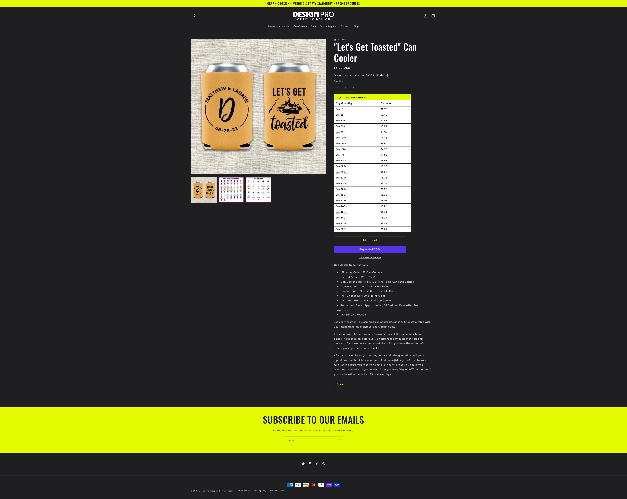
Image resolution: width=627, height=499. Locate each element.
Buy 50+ (340, 126)
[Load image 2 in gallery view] (231, 190)
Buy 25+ (340, 114)
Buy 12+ (340, 109)
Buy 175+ (341, 154)
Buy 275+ (341, 177)
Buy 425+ (341, 212)
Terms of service (276, 491)
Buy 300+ (341, 183)
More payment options (370, 257)
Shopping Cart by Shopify (221, 491)
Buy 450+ (341, 217)
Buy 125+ (341, 143)
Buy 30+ (340, 120)
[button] (194, 15)
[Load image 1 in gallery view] (204, 190)
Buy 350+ (341, 194)
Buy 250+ (341, 172)
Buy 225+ (341, 166)
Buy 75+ (340, 132)
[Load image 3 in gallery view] (258, 190)
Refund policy (243, 491)
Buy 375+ (341, 200)
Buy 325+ (341, 189)
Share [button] (340, 384)
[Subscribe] (339, 440)
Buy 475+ (341, 223)
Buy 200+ (341, 160)
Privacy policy (259, 491)
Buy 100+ (341, 137)
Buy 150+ (341, 149)
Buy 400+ (341, 206)
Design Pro (204, 491)
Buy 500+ (341, 229)
